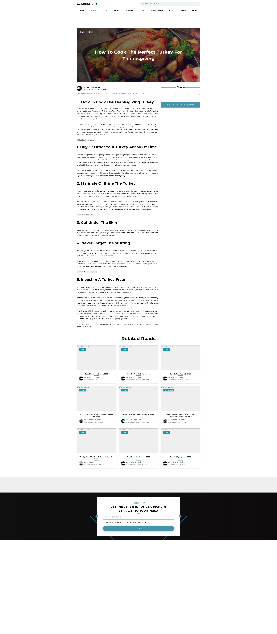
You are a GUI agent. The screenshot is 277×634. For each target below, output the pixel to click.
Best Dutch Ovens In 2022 (180, 374)
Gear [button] (82, 10)
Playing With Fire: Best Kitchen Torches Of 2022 (96, 415)
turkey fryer (149, 287)
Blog (183, 10)
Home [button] (93, 10)
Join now (138, 528)
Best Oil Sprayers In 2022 (180, 457)
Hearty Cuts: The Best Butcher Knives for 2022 (96, 458)
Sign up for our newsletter (180, 105)
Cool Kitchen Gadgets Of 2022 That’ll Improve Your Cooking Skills (180, 415)
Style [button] (141, 10)
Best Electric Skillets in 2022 (138, 374)
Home (82, 32)
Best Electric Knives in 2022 (96, 374)
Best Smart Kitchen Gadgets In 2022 (138, 414)
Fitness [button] (129, 10)
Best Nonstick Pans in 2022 (138, 457)
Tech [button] (104, 10)
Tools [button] (116, 10)
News (172, 10)
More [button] (194, 10)
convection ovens (113, 314)
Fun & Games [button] (157, 10)
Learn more (139, 93)
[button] (85, 10)
